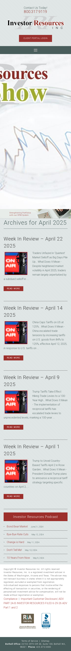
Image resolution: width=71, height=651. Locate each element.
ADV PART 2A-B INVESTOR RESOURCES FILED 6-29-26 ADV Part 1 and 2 (35, 603)
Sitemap (45, 641)
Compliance (11, 598)
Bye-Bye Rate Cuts (17, 534)
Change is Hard (15, 542)
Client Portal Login (35, 38)
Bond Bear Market (17, 526)
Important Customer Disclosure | (40, 598)
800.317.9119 (35, 11)
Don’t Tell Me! (14, 550)
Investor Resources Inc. (36, 23)
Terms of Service (29, 641)
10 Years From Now (18, 557)
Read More (13, 288)
